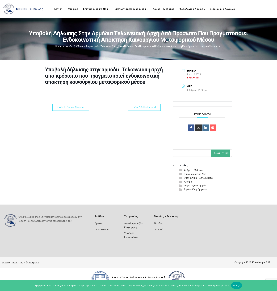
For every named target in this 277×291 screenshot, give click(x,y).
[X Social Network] (198, 127)
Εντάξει (237, 285)
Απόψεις (73, 9)
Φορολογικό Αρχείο (191, 9)
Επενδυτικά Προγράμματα (131, 9)
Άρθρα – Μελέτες (163, 9)
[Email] (213, 127)
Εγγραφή (158, 229)
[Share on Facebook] (191, 127)
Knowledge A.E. (261, 262)
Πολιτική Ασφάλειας (12, 262)
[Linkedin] (205, 127)
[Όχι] (273, 287)
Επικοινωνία (102, 229)
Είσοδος (158, 223)
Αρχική (58, 9)
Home (58, 46)
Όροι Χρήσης (32, 262)
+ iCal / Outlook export (144, 107)
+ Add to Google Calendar (70, 107)
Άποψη (188, 181)
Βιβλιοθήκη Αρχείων (223, 9)
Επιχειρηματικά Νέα (96, 9)
